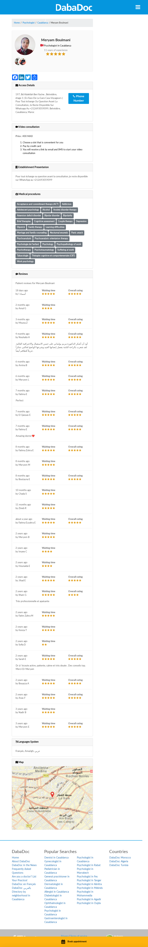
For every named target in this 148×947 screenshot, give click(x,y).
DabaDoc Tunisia (118, 865)
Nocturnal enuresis (59, 233)
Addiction (66, 204)
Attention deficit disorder (29, 216)
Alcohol (46, 210)
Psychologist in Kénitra (89, 884)
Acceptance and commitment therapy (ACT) (37, 204)
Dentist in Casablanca (56, 857)
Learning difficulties (55, 227)
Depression (81, 221)
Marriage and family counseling (32, 233)
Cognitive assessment (44, 221)
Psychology (47, 244)
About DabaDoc (21, 861)
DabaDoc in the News (24, 865)
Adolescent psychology (28, 210)
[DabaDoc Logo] (74, 7)
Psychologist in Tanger (89, 880)
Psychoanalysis (24, 239)
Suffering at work (65, 250)
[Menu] (137, 7)
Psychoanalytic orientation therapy (51, 239)
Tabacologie (22, 256)
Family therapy (35, 227)
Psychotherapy (24, 250)
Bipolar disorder (52, 216)
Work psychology (25, 262)
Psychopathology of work (69, 244)
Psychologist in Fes (87, 876)
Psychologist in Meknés (90, 888)
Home (15, 857)
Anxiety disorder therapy (65, 210)
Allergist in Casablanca (56, 892)
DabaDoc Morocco (120, 857)
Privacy (65, 936)
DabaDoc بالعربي (21, 888)
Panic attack (77, 233)
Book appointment (77, 941)
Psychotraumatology (44, 250)
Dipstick (21, 227)
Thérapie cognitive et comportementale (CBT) (53, 256)
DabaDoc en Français (24, 884)
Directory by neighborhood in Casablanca (21, 896)
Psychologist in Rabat (89, 865)
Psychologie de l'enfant (28, 244)
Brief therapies (24, 221)
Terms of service (78, 936)
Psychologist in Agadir (89, 899)
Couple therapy (65, 221)
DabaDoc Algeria (118, 861)
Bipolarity (67, 216)
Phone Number (78, 98)
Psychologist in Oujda (89, 903)
